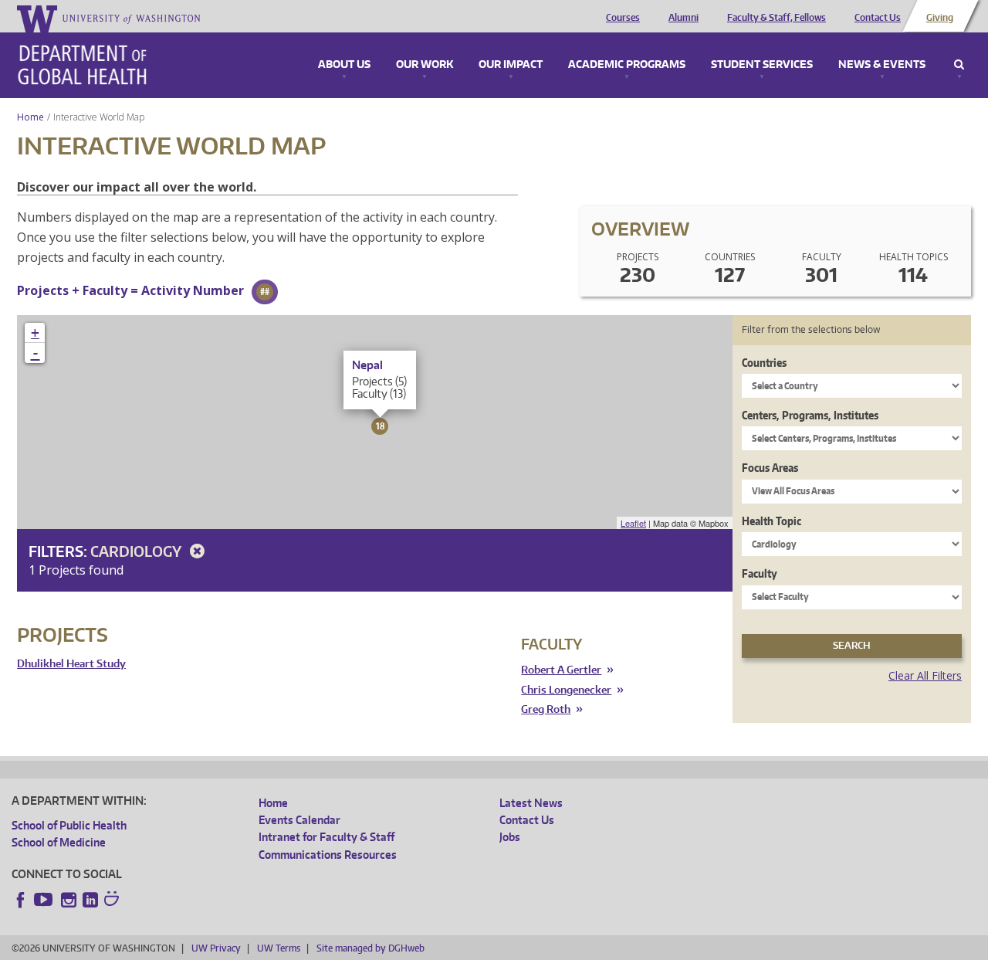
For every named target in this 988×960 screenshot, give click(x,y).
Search (959, 65)
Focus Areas (770, 467)
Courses (623, 17)
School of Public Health (69, 825)
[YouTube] (44, 899)
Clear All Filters (925, 675)
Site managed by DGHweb (370, 948)
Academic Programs (626, 64)
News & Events (881, 64)
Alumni (683, 17)
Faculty (759, 573)
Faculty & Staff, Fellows (776, 17)
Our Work (424, 64)
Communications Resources (328, 854)
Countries (764, 362)
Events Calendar (299, 819)
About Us (344, 64)
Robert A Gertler (561, 670)
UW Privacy (216, 948)
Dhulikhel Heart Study (71, 664)
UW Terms (278, 948)
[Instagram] (68, 899)
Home (30, 117)
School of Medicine (59, 842)
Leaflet (633, 523)
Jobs (509, 836)
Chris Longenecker (566, 690)
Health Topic (771, 520)
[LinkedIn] (90, 899)
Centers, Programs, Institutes (810, 415)
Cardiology (137, 551)
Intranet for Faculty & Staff (326, 836)
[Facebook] (21, 899)
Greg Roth (545, 709)
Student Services (762, 64)
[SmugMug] (113, 900)
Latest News (531, 802)
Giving (939, 17)
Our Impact (511, 64)
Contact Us (877, 17)
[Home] (82, 65)
